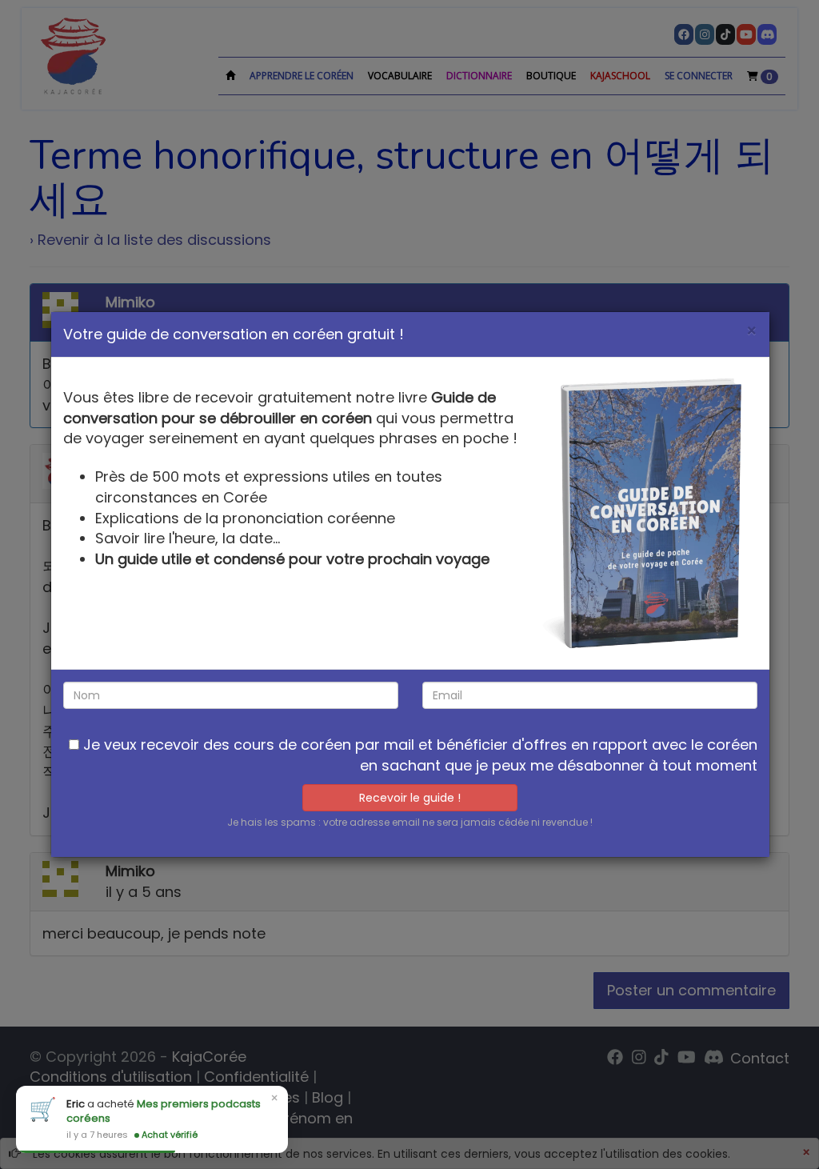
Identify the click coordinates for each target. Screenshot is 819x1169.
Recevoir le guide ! (410, 798)
